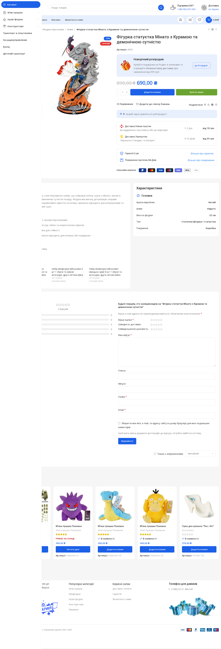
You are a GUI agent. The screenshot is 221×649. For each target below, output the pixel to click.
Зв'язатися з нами (122, 599)
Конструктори (76, 604)
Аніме (70, 29)
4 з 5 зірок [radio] (159, 320)
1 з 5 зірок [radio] (151, 320)
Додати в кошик (152, 92)
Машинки (73, 609)
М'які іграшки (75, 588)
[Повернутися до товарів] (212, 29)
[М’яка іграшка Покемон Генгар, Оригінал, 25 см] (73, 506)
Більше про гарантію (202, 153)
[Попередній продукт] (209, 29)
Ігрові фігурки (76, 599)
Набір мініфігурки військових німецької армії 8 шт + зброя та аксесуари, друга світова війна (105, 271)
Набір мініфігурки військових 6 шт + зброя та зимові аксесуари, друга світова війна (67, 271)
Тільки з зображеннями (170, 453)
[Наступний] (216, 29)
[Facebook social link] (205, 105)
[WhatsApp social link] (208, 105)
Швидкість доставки (129, 324)
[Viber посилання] (216, 105)
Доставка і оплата (122, 588)
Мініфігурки (75, 594)
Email (122, 409)
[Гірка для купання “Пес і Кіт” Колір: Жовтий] (199, 506)
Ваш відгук (125, 335)
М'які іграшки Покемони (68, 530)
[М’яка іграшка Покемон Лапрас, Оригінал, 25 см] (115, 506)
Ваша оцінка (126, 319)
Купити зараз (196, 92)
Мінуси (122, 383)
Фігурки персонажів (53, 29)
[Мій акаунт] (180, 20)
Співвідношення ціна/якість (133, 329)
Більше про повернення (201, 160)
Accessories (188, 530)
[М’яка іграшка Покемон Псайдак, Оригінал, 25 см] (157, 506)
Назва (122, 396)
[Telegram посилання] (212, 105)
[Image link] (192, 605)
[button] (115, 549)
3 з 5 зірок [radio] (156, 320)
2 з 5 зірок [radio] (154, 320)
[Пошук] (161, 7)
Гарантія (117, 594)
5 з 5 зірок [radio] (161, 320)
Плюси (121, 370)
